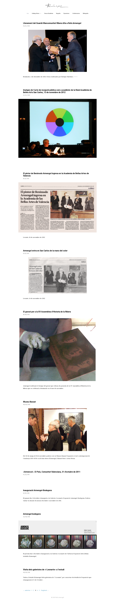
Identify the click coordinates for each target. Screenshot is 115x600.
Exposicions (66, 13)
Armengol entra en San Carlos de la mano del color (45, 250)
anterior (26, 590)
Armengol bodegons (32, 514)
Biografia (58, 13)
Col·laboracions (76, 13)
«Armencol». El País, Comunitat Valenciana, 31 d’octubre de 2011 (51, 471)
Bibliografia (85, 13)
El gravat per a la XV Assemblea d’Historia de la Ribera (47, 311)
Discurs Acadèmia (48, 13)
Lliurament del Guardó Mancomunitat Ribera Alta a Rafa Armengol (52, 23)
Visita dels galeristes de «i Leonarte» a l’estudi (43, 569)
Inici (28, 13)
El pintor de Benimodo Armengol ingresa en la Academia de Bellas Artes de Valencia (56, 174)
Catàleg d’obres (35, 13)
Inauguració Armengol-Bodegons (37, 490)
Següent (45, 590)
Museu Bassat (29, 401)
